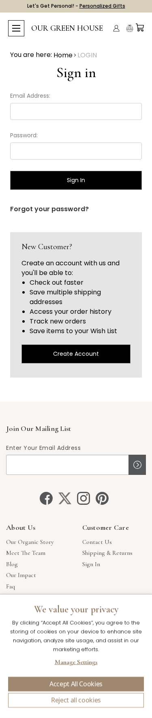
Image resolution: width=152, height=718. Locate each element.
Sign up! (137, 465)
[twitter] (64, 498)
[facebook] (46, 498)
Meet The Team (25, 552)
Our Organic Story (30, 542)
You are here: (31, 54)
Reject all (76, 700)
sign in (91, 564)
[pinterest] (102, 498)
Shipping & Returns (107, 552)
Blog (12, 564)
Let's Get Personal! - (76, 5)
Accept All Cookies (76, 684)
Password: (24, 135)
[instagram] (83, 498)
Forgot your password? (49, 209)
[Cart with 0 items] (140, 27)
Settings (76, 663)
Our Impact (21, 575)
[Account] (116, 28)
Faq (10, 586)
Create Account (76, 354)
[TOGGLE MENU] (16, 28)
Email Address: (30, 96)
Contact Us (97, 542)
